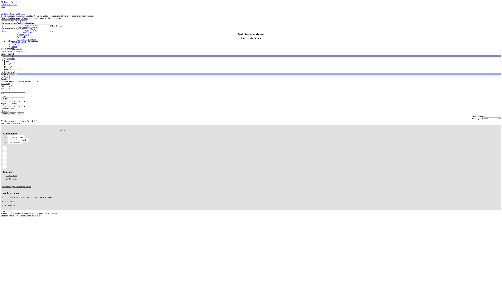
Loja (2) (7, 64)
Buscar (4, 114)
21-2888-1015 (7, 14)
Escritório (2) (9, 61)
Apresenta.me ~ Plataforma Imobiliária (17, 213)
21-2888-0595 (19, 14)
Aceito (24, 21)
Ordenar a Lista (7, 109)
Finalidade (5, 84)
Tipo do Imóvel (7, 54)
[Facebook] (62, 148)
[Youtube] (62, 166)
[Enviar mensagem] (60, 26)
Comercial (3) (10, 59)
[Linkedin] (62, 153)
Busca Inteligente (8, 49)
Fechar (20, 114)
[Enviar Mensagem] (51, 31)
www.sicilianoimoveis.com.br (28, 216)
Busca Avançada (479, 116)
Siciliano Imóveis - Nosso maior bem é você (9, 4)
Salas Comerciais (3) (12, 69)
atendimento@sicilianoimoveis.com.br (16, 187)
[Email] (62, 162)
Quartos (4, 99)
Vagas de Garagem (9, 104)
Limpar (12, 114)
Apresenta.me (6, 211)
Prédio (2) (8, 67)
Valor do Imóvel (7, 86)
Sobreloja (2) (9, 72)
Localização (6, 79)
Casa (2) (7, 77)
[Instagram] (62, 157)
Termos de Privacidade (10, 21)
